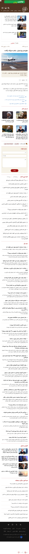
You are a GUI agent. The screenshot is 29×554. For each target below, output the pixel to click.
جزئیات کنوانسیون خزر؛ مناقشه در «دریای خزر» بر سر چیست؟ (9, 472)
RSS (5, 531)
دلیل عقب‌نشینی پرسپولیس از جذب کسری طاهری (15, 230)
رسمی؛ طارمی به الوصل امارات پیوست (18, 325)
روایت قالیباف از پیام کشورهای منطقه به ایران (16, 365)
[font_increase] (26, 80)
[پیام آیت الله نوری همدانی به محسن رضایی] (21, 115)
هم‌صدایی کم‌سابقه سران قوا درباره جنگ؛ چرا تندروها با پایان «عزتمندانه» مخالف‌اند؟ (15, 347)
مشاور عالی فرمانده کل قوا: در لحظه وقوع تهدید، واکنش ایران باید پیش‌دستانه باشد (8, 136)
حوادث (12, 10)
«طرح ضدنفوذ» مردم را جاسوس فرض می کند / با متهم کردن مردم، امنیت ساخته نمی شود (10, 465)
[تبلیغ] (14, 3)
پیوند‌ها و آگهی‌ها (7, 528)
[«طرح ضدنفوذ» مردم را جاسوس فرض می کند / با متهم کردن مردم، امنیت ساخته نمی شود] (23, 466)
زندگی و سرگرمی (6, 10)
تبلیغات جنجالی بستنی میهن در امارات (18, 339)
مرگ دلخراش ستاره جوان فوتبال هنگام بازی (16, 226)
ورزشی (15, 10)
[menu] (2, 8)
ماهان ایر (17, 144)
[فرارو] (25, 9)
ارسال (14, 170)
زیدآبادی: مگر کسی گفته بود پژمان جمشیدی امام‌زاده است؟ (16, 413)
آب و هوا (9, 531)
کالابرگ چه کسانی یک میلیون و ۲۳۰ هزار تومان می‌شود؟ (14, 331)
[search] (8, 8)
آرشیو (13, 528)
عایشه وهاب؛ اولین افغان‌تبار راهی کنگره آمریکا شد (15, 278)
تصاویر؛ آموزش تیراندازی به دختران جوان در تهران (10, 25)
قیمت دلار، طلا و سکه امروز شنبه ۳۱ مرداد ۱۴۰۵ (16, 431)
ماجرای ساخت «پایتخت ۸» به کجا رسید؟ (17, 293)
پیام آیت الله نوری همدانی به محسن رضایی (22, 121)
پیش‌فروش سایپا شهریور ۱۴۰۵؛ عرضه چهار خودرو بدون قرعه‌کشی (15, 357)
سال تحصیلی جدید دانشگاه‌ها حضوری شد (17, 317)
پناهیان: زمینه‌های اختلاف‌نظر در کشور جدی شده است (8, 121)
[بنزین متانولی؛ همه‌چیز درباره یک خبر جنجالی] (21, 35)
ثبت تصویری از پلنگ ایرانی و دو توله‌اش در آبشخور (15, 390)
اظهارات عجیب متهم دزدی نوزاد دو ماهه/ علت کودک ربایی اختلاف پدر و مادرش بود (15, 381)
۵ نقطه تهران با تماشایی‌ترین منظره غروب (16, 103)
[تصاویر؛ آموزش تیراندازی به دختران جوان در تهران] (21, 27)
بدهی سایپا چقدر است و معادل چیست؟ (17, 405)
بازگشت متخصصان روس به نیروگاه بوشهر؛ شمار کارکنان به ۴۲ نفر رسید (15, 309)
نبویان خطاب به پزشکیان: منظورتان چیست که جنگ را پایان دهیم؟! (15, 423)
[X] (16, 524)
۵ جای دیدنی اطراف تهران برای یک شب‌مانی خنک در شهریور (14, 100)
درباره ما (24, 528)
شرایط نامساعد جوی (8, 144)
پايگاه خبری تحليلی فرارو (11, 534)
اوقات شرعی (15, 531)
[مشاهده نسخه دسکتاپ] (6, 8)
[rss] (20, 524)
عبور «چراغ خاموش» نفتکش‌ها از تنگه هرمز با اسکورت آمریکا (16, 514)
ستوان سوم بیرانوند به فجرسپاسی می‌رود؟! (17, 209)
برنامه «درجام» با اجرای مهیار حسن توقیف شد (16, 193)
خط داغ (26, 244)
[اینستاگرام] (12, 524)
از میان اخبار (25, 109)
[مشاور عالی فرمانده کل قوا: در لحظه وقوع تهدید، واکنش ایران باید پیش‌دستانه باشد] (7, 129)
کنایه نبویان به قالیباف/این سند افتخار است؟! (16, 285)
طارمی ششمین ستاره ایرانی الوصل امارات (17, 184)
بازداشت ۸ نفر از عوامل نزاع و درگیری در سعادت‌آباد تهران (16, 269)
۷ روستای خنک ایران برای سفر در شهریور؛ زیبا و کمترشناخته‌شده (15, 96)
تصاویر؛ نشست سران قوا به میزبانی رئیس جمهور (15, 300)
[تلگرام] (8, 524)
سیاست (19, 10)
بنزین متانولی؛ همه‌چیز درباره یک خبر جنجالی (10, 33)
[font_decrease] (20, 80)
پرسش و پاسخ (22, 531)
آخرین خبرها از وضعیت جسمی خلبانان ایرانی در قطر (14, 397)
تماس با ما (18, 528)
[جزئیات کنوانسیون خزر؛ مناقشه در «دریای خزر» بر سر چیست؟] (23, 473)
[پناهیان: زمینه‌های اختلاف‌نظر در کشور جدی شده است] (7, 115)
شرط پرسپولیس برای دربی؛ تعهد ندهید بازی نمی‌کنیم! (14, 233)
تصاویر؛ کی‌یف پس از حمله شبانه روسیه (17, 437)
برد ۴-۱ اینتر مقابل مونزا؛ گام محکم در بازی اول (16, 180)
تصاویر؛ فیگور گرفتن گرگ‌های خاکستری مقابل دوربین (14, 222)
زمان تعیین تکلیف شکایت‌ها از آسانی (18, 197)
